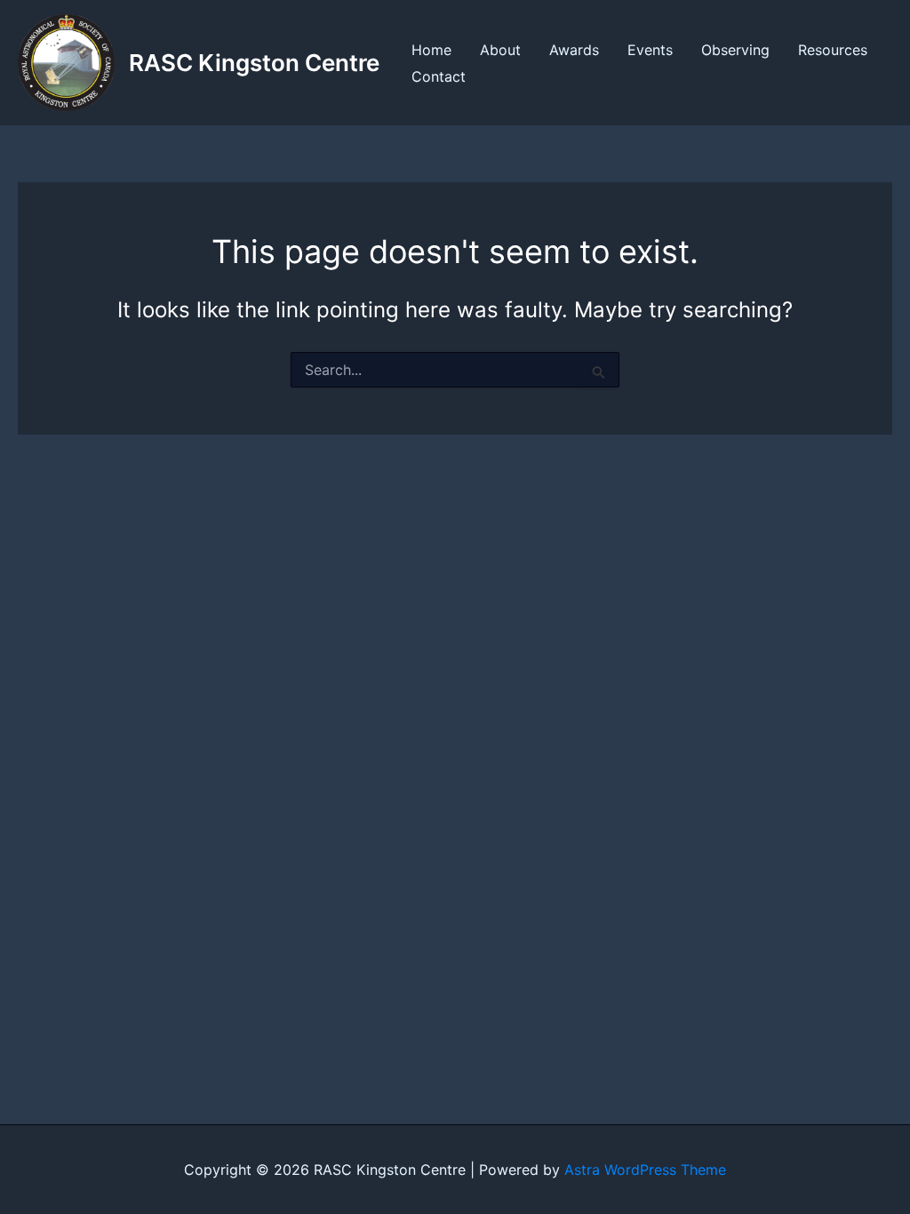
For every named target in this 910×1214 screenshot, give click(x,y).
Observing (735, 50)
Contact (438, 76)
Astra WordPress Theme (645, 1169)
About (500, 50)
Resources (832, 50)
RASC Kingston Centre (254, 62)
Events (650, 50)
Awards (574, 50)
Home (431, 50)
